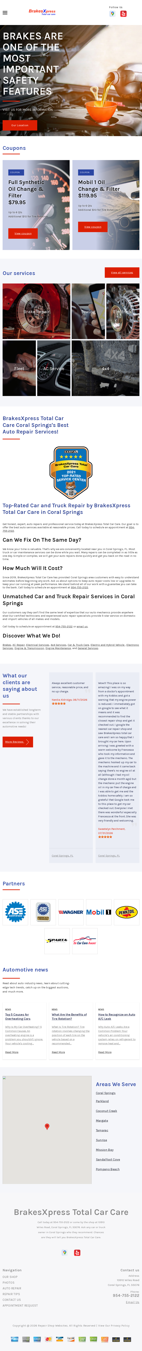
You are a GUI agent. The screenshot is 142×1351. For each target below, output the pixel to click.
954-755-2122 (79, 587)
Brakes (7, 645)
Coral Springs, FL (62, 855)
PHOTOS (8, 1283)
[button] (47, 1126)
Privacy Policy (120, 1325)
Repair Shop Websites (53, 1325)
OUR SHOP (10, 1277)
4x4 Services (58, 645)
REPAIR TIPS (11, 1294)
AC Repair (18, 645)
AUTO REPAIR (12, 1288)
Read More (11, 1052)
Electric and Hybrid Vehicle (108, 645)
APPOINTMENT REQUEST (20, 1305)
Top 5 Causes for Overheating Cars (17, 1017)
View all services (122, 272)
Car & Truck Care (78, 645)
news (8, 1009)
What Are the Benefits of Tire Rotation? (69, 1017)
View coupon (23, 233)
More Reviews (14, 741)
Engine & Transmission (29, 648)
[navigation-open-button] (5, 12)
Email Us (132, 1302)
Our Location (19, 125)
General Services (88, 648)
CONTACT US (12, 1300)
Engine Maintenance (58, 648)
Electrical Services (37, 645)
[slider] (59, 703)
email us (82, 626)
